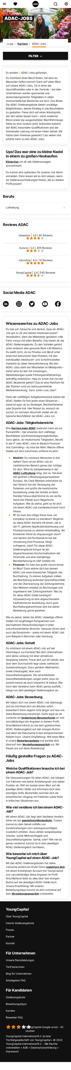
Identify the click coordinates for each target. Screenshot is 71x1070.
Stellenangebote (15, 997)
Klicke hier (12, 161)
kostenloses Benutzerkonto (38, 717)
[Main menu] (4, 4)
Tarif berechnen (15, 966)
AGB (25, 1047)
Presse (10, 929)
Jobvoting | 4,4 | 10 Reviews (35, 260)
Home (9, 43)
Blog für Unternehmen (18, 973)
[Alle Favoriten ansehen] (15, 4)
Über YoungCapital (17, 916)
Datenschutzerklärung (44, 1047)
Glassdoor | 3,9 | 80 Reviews (35, 235)
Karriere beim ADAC (23, 428)
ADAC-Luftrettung (24, 473)
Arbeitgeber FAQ (15, 980)
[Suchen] (57, 4)
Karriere (22, 43)
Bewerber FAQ (14, 1017)
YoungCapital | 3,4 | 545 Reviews (35, 272)
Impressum (12, 1051)
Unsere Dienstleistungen (20, 960)
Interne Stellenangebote (20, 923)
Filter (34, 56)
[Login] (66, 4)
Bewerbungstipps (28, 740)
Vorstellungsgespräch (36, 744)
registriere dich (55, 866)
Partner (10, 936)
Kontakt (10, 943)
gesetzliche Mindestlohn (37, 820)
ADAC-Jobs (39, 43)
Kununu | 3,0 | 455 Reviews (35, 247)
